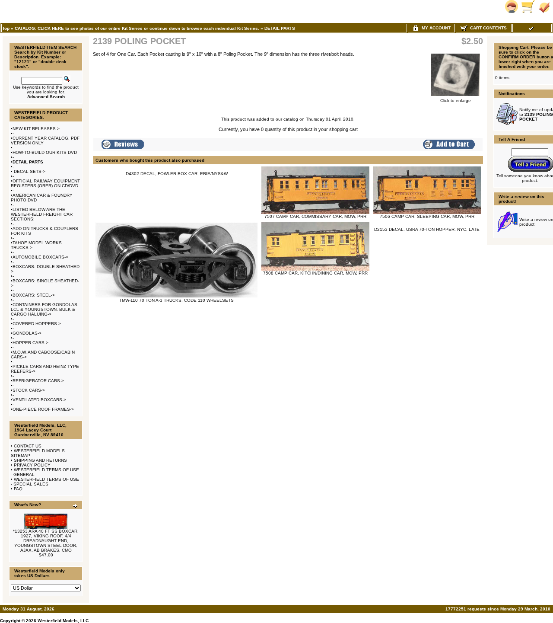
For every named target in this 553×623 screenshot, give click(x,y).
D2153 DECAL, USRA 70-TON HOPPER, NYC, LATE (427, 229)
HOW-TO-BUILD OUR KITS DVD (45, 152)
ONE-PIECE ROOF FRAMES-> (43, 409)
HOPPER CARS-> (30, 342)
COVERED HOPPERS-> (37, 323)
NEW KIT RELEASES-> (36, 128)
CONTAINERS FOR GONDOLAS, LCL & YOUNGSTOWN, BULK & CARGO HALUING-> (45, 309)
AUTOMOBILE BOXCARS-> (40, 257)
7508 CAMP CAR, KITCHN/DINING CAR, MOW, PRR (315, 273)
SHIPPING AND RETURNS (40, 460)
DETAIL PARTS (279, 28)
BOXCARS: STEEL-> (34, 295)
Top (6, 28)
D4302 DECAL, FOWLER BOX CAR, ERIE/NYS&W (177, 173)
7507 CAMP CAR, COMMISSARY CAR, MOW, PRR (315, 216)
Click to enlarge (455, 100)
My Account (435, 28)
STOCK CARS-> (29, 390)
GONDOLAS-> (27, 333)
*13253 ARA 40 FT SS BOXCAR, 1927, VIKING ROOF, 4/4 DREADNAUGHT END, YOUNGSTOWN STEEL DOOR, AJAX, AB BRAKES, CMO (46, 541)
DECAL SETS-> (29, 171)
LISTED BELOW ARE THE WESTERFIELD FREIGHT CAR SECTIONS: (42, 214)
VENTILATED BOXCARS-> (39, 399)
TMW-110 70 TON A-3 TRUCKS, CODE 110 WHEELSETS (176, 300)
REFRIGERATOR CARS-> (38, 380)
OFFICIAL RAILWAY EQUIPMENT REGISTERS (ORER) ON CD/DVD (45, 183)
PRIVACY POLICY (32, 465)
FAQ (18, 488)
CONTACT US (27, 446)
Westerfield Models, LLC (63, 620)
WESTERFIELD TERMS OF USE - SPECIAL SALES (45, 481)
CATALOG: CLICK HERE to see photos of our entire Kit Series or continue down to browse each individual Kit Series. (137, 28)
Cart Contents (487, 28)
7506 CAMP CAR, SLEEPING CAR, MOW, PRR (427, 216)
